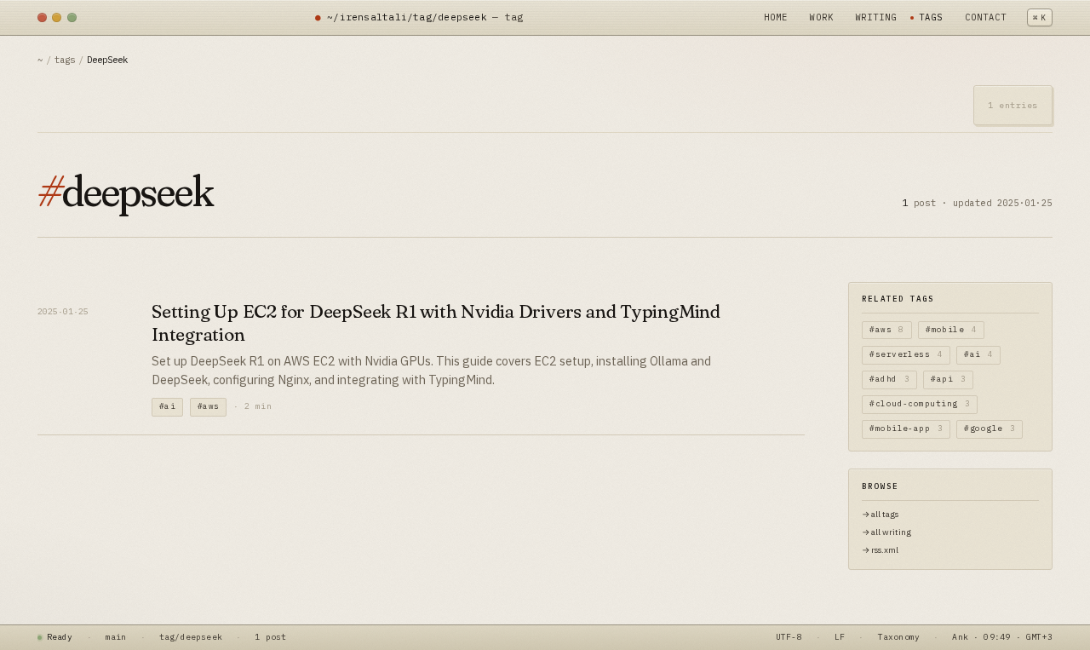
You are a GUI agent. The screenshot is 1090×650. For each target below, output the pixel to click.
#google (989, 428)
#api (948, 378)
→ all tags (880, 514)
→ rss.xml (880, 549)
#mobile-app (906, 428)
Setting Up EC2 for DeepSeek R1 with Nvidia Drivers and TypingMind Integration (436, 323)
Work (821, 17)
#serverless (906, 354)
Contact (986, 17)
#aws (209, 405)
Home (776, 17)
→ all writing (886, 532)
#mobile (951, 329)
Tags (931, 17)
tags (64, 60)
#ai (167, 405)
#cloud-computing (919, 403)
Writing (876, 17)
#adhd (889, 378)
